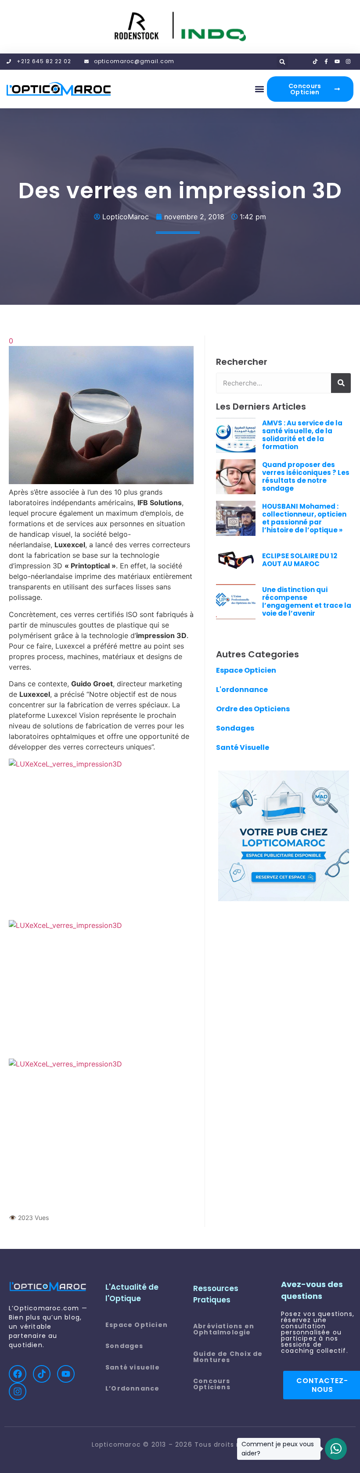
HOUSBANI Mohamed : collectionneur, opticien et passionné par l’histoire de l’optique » (304, 518)
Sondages (235, 728)
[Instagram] (17, 1391)
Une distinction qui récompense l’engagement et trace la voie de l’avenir (306, 601)
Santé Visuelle (242, 747)
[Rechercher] (341, 383)
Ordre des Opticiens (253, 709)
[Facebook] (17, 1374)
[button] (282, 62)
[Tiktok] (41, 1374)
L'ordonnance (242, 690)
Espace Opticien (246, 670)
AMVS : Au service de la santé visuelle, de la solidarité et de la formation (302, 434)
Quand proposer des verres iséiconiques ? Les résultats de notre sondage (305, 476)
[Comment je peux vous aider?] (336, 1449)
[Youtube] (66, 1374)
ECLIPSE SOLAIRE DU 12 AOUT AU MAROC (299, 559)
